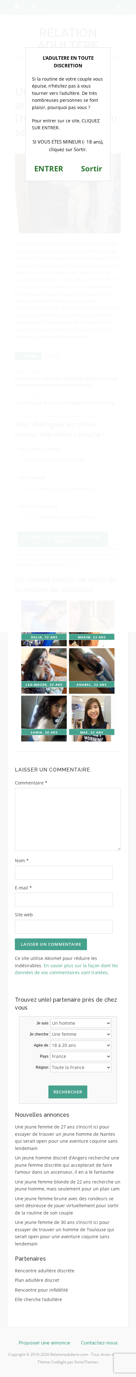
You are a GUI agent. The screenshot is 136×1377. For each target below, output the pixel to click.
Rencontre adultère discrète (44, 1271)
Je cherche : (39, 1034)
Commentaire (31, 783)
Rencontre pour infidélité (41, 1290)
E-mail (23, 888)
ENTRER (48, 168)
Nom (22, 861)
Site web (24, 915)
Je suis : (43, 1023)
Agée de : (42, 1045)
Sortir (91, 168)
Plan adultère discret (37, 1280)
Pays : (45, 1056)
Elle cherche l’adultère (38, 1299)
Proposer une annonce (44, 1343)
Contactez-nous (99, 1343)
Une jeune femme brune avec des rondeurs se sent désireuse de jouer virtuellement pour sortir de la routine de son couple (67, 1206)
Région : (43, 1067)
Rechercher (67, 1092)
